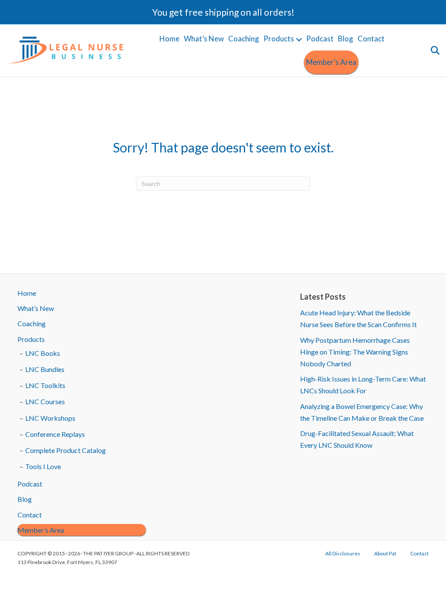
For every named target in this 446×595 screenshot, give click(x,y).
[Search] (434, 51)
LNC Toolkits (45, 385)
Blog (345, 38)
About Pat (385, 553)
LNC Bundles (44, 369)
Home (169, 38)
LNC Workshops (50, 418)
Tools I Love (43, 466)
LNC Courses (45, 401)
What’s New (204, 38)
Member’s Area (331, 62)
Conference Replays (55, 434)
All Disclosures (342, 553)
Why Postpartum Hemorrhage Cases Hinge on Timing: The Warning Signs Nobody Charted (355, 352)
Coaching (243, 38)
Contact (371, 38)
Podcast (320, 38)
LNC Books (42, 353)
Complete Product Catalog (65, 450)
